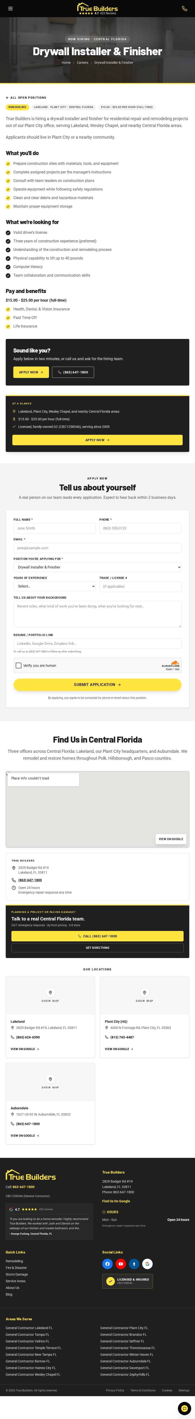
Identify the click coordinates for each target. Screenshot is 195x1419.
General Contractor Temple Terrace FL (33, 1348)
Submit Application (94, 684)
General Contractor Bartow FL (28, 1361)
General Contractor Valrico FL (27, 1341)
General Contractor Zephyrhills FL (125, 1374)
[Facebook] (107, 1264)
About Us (12, 1288)
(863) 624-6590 (28, 1037)
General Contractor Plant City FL (124, 1328)
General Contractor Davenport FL (124, 1368)
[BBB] (134, 1264)
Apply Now (28, 372)
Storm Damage (17, 1274)
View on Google (171, 839)
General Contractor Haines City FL (31, 1368)
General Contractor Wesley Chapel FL (33, 1374)
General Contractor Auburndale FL (125, 1361)
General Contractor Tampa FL (27, 1334)
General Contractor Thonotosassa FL (127, 1348)
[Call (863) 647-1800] (184, 8)
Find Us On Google (116, 1201)
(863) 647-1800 (75, 372)
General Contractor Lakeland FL (29, 1328)
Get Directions (97, 947)
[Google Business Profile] (147, 1264)
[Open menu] (10, 8)
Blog (9, 1294)
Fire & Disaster (16, 1268)
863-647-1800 (23, 1187)
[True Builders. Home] (97, 6)
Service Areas (15, 1281)
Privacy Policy (115, 1390)
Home (66, 62)
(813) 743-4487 (122, 1037)
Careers (82, 62)
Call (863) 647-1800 (100, 936)
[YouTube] (121, 1264)
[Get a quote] (184, 1408)
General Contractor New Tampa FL (31, 1354)
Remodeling (14, 1261)
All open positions (28, 97)
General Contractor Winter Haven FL (127, 1354)
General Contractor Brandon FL (123, 1334)
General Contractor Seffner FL (122, 1341)
